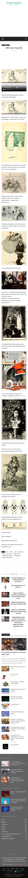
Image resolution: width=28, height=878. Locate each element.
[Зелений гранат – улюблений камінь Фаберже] (5, 683)
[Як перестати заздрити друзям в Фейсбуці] (5, 691)
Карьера (22, 868)
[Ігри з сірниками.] (5, 746)
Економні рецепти (15, 704)
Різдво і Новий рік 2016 (7, 557)
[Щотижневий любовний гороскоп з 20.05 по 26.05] (5, 699)
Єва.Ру (3, 553)
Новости (3, 45)
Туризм (22, 870)
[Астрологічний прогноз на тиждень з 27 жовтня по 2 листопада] (5, 809)
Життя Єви (9, 553)
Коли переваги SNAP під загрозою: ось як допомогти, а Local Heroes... (18, 771)
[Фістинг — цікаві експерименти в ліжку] (5, 793)
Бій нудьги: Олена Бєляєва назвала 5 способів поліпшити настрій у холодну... (18, 721)
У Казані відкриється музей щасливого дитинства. (18, 579)
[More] (17, 566)
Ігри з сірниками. (15, 744)
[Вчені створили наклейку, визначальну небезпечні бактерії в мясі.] (5, 594)
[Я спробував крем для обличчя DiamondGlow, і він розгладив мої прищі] (5, 729)
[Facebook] (3, 566)
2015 (7, 551)
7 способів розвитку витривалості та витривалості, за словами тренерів (18, 763)
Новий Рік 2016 (16, 553)
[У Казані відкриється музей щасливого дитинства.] (5, 579)
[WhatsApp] (13, 566)
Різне (12, 871)
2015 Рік (11, 551)
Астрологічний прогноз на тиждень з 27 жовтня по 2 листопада (17, 809)
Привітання (17, 870)
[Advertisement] (14, 22)
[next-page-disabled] (15, 630)
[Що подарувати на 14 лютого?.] (5, 587)
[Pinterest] (10, 566)
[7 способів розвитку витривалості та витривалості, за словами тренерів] (5, 763)
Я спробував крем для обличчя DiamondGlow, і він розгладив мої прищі (18, 729)
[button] (2, 39)
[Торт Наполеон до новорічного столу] (5, 668)
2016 (16, 551)
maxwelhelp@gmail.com (19, 864)
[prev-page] (12, 630)
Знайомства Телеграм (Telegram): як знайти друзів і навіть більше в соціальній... (18, 801)
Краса (17, 868)
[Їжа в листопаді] (5, 676)
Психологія (10, 870)
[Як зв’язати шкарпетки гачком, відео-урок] (14, 644)
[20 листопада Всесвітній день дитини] (5, 714)
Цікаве (8, 45)
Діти (8, 868)
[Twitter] (6, 566)
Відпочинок (20, 551)
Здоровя (13, 868)
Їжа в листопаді (14, 674)
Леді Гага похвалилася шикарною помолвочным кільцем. (18, 611)
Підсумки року (18, 555)
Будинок (4, 870)
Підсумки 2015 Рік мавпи (7, 555)
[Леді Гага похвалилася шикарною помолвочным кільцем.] (5, 611)
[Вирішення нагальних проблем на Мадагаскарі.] (5, 604)
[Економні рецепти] (5, 706)
